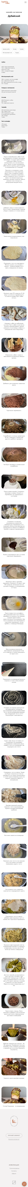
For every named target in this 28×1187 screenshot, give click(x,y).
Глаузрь (17, 52)
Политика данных (14, 1168)
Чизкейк (22, 49)
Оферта (14, 1173)
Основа (14, 49)
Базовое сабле (6, 49)
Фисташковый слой (7, 52)
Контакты (14, 1171)
